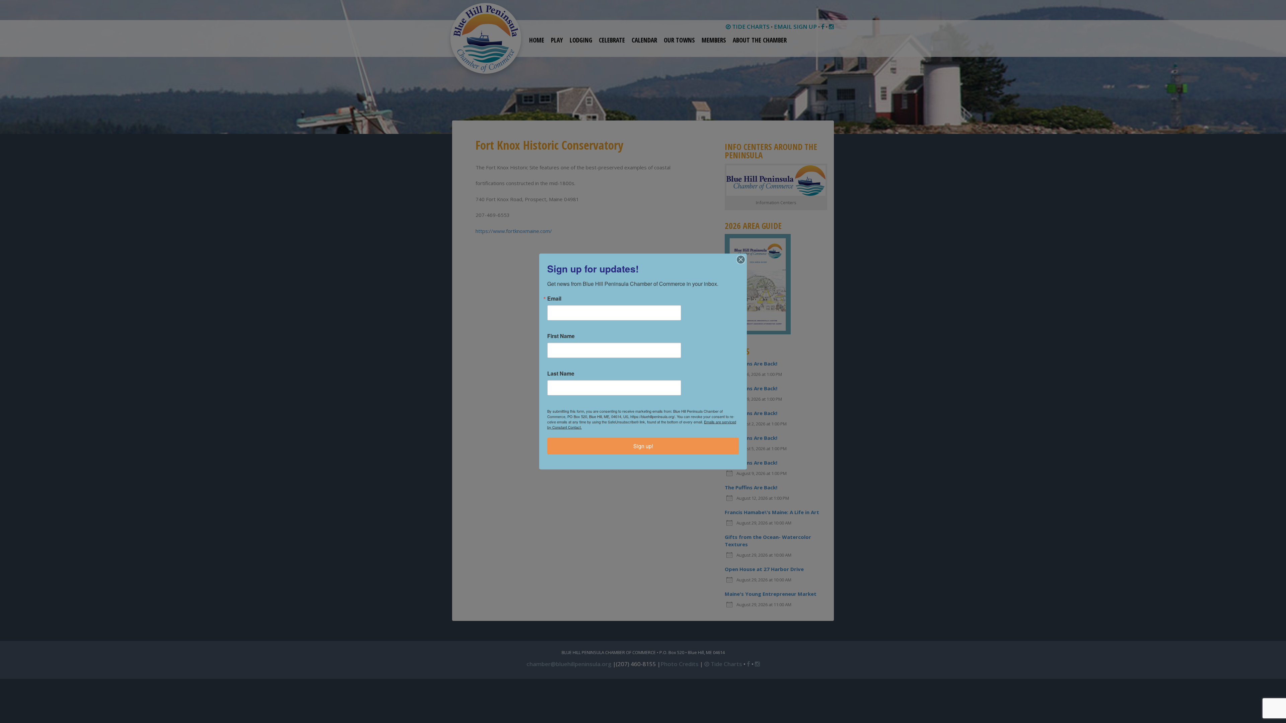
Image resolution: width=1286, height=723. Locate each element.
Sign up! (643, 446)
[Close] (741, 260)
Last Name (560, 373)
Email (554, 298)
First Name (561, 336)
